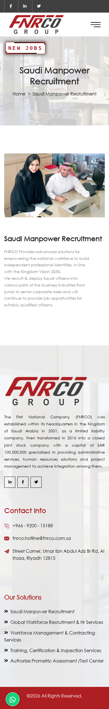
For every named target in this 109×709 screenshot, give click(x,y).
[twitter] (38, 6)
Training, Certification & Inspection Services (55, 650)
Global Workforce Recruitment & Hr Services (56, 622)
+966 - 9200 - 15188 (33, 525)
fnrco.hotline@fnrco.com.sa (42, 538)
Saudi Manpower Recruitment (42, 611)
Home (19, 94)
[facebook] (10, 6)
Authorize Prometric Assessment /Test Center (57, 661)
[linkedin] (24, 6)
